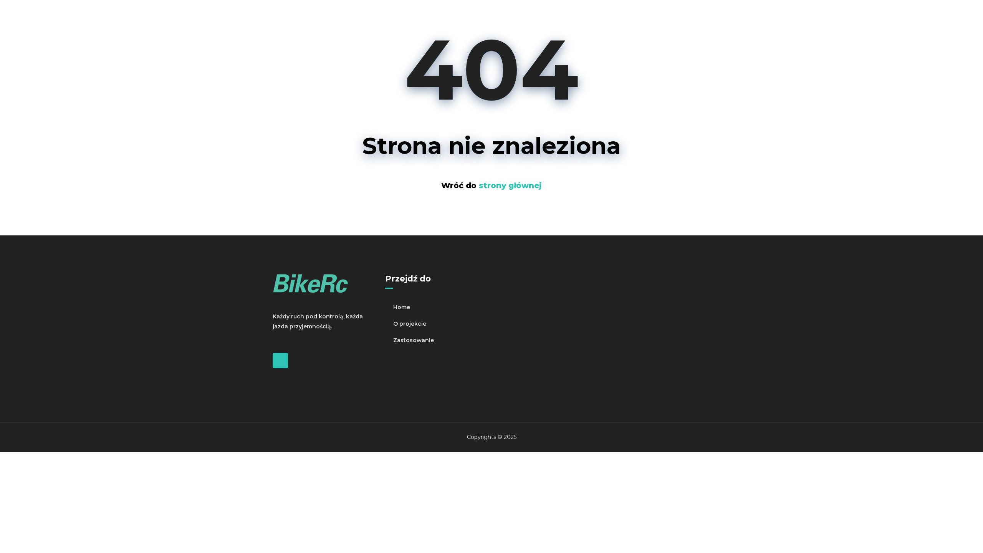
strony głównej (510, 185)
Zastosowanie (413, 340)
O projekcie (409, 323)
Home (401, 307)
